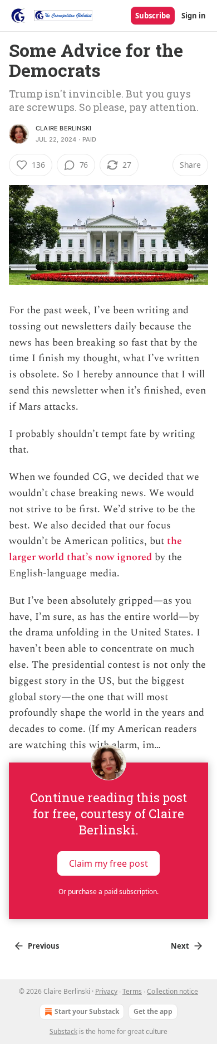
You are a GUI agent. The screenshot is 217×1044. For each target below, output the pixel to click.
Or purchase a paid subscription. (108, 891)
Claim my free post (108, 863)
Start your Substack (87, 1011)
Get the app (153, 1011)
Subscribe (152, 16)
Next (180, 946)
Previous (43, 946)
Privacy (106, 991)
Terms (132, 991)
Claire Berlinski (63, 128)
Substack (63, 1031)
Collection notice (172, 991)
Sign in (193, 16)
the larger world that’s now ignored (95, 549)
